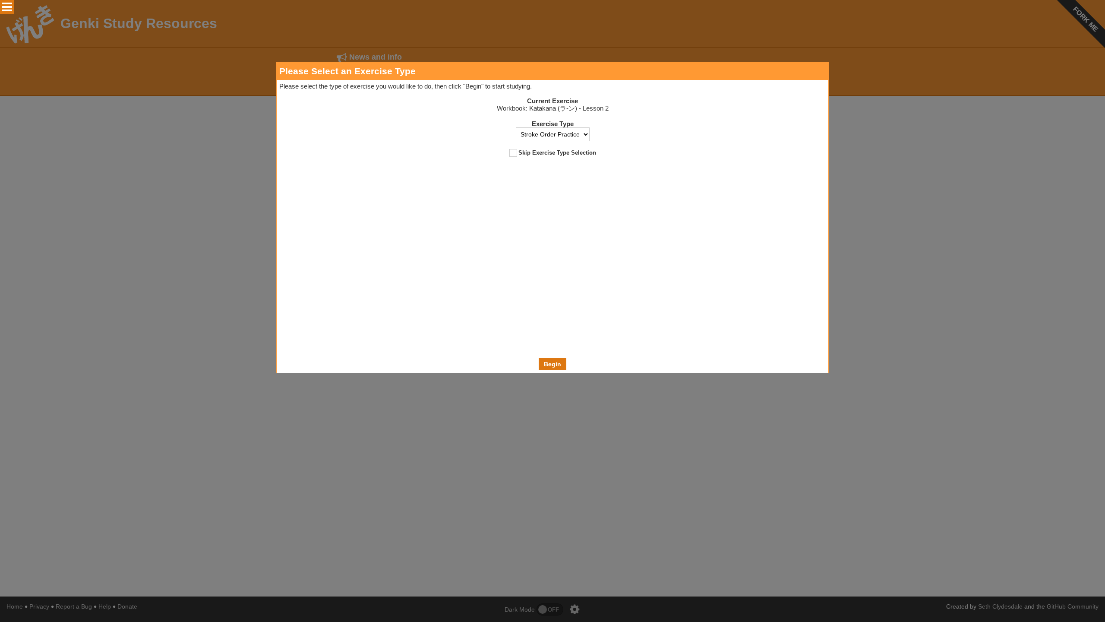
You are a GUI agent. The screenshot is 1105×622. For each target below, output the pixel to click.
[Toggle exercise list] (7, 7)
